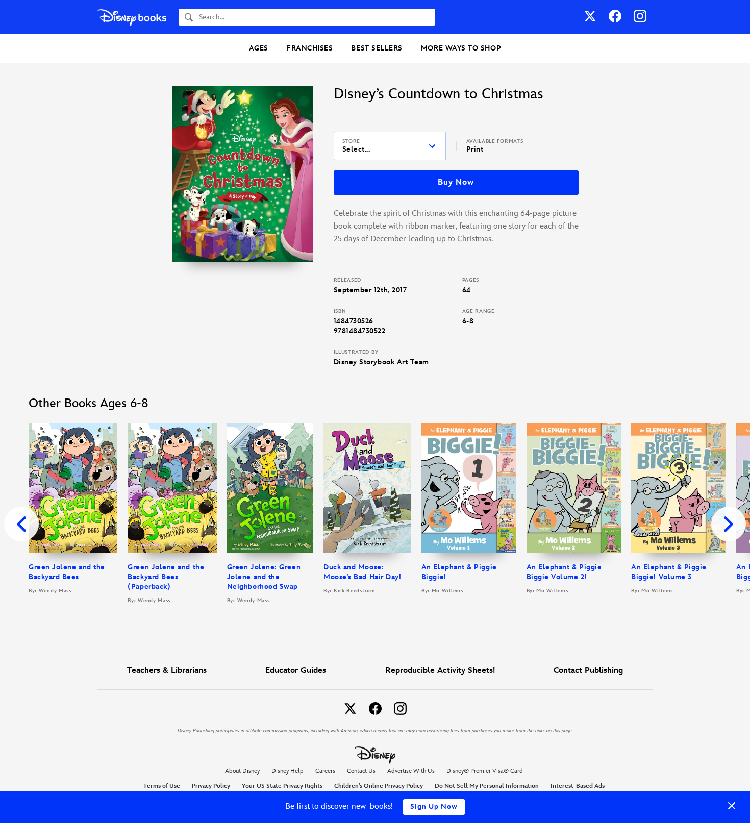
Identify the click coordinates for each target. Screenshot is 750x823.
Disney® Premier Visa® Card (484, 771)
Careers (325, 771)
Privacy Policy (211, 786)
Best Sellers (376, 48)
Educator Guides (295, 671)
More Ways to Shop (461, 48)
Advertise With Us (411, 771)
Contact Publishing (588, 671)
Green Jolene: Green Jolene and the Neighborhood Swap (264, 577)
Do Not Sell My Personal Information (487, 786)
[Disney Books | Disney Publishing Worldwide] (131, 17)
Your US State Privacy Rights (282, 786)
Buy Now (455, 182)
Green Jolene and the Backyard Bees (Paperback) (166, 577)
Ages (258, 48)
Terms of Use (161, 786)
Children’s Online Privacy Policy (378, 786)
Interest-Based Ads (578, 786)
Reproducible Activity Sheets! (440, 671)
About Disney (242, 771)
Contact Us (361, 771)
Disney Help (287, 771)
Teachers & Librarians (167, 671)
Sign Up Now (434, 806)
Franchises (310, 48)
